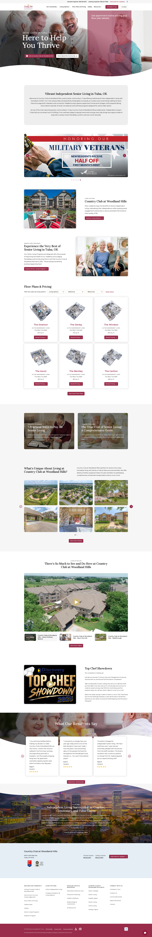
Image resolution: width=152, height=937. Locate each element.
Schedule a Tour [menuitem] (115, 889)
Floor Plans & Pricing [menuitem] (31, 901)
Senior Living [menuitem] (92, 894)
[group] (76, 155)
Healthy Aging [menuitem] (92, 898)
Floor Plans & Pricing (79, 7)
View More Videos (76, 645)
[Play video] (76, 602)
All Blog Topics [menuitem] (93, 909)
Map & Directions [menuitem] (115, 900)
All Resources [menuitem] (71, 908)
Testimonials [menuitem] (28, 904)
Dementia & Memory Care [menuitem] (75, 891)
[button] (27, 155)
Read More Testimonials (76, 782)
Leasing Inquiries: (98, 1)
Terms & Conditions (68, 929)
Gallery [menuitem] (26, 908)
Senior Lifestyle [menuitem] (93, 891)
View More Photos (76, 541)
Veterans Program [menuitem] (30, 915)
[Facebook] (126, 929)
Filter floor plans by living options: (35, 292)
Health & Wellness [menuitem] (73, 898)
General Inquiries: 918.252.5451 (77, 1)
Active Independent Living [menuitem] (54, 889)
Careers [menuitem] (112, 904)
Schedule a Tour (112, 7)
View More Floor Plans (76, 393)
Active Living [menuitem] (92, 906)
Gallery (90, 7)
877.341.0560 (49, 929)
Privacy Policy (57, 929)
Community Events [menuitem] (116, 897)
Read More (32, 444)
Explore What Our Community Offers (76, 832)
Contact (123, 7)
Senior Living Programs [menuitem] (31, 912)
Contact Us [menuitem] (113, 893)
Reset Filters (110, 292)
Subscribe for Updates (117, 1)
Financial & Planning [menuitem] (73, 894)
